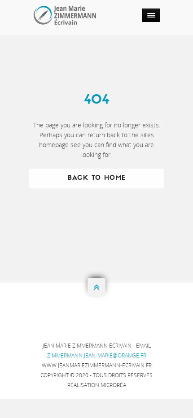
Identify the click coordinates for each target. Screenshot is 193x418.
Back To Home (97, 178)
